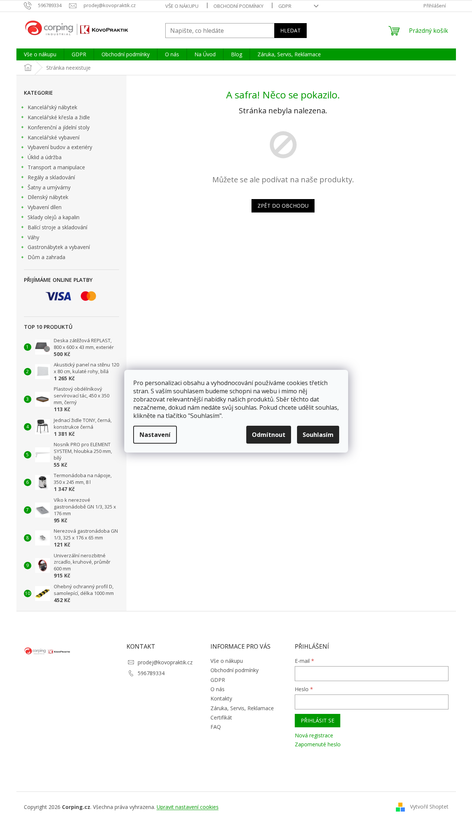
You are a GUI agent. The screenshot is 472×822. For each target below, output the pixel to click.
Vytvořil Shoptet (429, 806)
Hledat (290, 30)
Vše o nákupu (182, 6)
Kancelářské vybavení (53, 137)
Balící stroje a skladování (57, 227)
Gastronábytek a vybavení (59, 247)
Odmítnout (268, 435)
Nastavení (155, 435)
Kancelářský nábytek (52, 107)
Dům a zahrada (46, 257)
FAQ (215, 726)
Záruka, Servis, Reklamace (242, 708)
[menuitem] (40, 54)
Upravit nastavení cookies (188, 806)
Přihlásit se (317, 720)
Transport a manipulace (56, 167)
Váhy (33, 237)
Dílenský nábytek (48, 197)
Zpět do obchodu (283, 205)
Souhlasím (318, 435)
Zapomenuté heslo (318, 744)
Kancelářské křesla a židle (59, 117)
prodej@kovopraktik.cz (165, 662)
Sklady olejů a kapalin (53, 217)
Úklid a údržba (45, 157)
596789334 (151, 673)
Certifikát (221, 717)
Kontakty (221, 698)
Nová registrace (314, 735)
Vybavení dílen (45, 207)
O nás (217, 689)
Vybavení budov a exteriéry (60, 147)
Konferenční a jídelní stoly (59, 127)
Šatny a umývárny (49, 187)
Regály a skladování (51, 177)
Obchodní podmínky (238, 6)
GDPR (284, 6)
